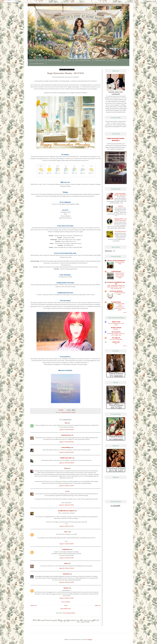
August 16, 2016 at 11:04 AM (66, 568)
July (116, 343)
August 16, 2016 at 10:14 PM (66, 582)
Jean (66, 423)
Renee (66, 563)
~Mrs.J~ (66, 532)
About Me (32, 60)
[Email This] (68, 410)
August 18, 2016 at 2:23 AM (66, 598)
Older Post (97, 605)
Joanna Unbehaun (66, 447)
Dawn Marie (66, 574)
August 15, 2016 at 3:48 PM (67, 544)
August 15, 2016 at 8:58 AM (66, 429)
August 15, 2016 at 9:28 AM (66, 452)
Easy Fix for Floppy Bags (116, 339)
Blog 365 (41, 60)
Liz (66, 491)
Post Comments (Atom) (69, 613)
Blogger (90, 639)
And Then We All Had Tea (116, 291)
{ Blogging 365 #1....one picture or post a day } (120, 219)
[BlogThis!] (69, 410)
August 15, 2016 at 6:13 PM (67, 558)
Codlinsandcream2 (116, 271)
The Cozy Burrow (116, 332)
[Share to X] (71, 410)
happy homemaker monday (68, 412)
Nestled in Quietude (116, 327)
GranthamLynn (66, 549)
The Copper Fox (116, 338)
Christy (66, 468)
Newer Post (34, 605)
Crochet (68, 60)
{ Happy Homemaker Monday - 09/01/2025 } (120, 194)
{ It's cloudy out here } (120, 231)
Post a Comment (65, 602)
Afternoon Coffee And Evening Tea (116, 260)
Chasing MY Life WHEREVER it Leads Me (116, 283)
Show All (125, 312)
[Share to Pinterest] (75, 410)
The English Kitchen (116, 302)
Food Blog (113, 60)
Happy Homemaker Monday (83, 60)
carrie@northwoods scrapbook (66, 510)
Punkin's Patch (116, 342)
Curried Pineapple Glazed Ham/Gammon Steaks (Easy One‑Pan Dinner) (119, 307)
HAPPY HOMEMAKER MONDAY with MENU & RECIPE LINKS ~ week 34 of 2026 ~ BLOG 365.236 (116, 287)
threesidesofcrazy (66, 435)
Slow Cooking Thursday (37, 63)
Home (65, 605)
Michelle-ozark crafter (66, 458)
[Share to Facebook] (73, 410)
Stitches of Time (116, 321)
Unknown (66, 588)
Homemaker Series (100, 60)
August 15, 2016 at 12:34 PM (66, 505)
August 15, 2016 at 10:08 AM (66, 463)
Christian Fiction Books (55, 60)
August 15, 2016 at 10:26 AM (66, 485)
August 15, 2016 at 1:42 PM (67, 526)
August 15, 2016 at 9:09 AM (66, 442)
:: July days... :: (116, 329)
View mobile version (65, 608)
